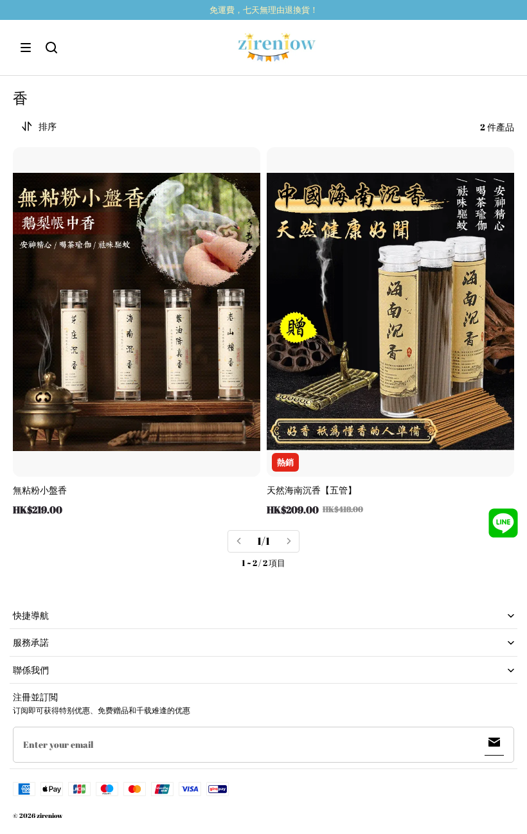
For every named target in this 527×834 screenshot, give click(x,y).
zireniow (49, 815)
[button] (26, 47)
